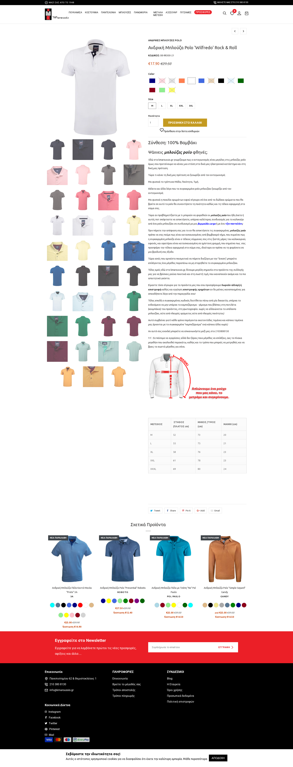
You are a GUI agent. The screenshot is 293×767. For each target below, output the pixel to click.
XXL (181, 105)
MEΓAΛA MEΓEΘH (158, 13)
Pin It (188, 510)
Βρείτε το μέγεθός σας (126, 684)
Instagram (54, 711)
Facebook (55, 717)
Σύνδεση (238, 12)
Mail (51, 734)
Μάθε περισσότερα (195, 758)
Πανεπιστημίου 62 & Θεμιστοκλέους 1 (73, 678)
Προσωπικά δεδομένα (180, 695)
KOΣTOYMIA (91, 12)
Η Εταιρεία (173, 684)
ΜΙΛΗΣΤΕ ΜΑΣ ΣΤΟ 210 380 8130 (232, 2)
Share (173, 510)
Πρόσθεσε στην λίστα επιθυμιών (181, 131)
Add (202, 510)
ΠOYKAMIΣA (75, 12)
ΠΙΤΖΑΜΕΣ (185, 12)
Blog (169, 678)
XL (171, 105)
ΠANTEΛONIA (108, 12)
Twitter (53, 723)
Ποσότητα (154, 116)
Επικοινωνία (120, 678)
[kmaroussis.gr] (57, 15)
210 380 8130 (58, 684)
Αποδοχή (218, 758)
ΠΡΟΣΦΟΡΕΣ (203, 12)
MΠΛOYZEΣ (125, 12)
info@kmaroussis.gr (62, 690)
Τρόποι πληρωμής (123, 695)
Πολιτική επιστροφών (180, 701)
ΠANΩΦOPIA (141, 12)
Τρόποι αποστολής (123, 690)
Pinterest (54, 729)
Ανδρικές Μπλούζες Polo (165, 40)
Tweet (157, 510)
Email (217, 510)
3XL (191, 105)
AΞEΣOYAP (171, 12)
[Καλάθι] (246, 13)
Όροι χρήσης (174, 690)
